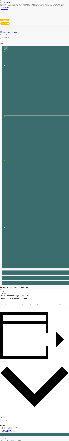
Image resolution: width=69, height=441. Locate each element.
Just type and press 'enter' (4, 37)
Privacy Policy (4, 437)
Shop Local (5, 48)
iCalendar (3, 412)
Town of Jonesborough (10, 440)
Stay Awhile (6, 49)
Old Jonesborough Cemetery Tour (8, 302)
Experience (5, 46)
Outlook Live (4, 414)
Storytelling (4, 268)
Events (3, 269)
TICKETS (1, 31)
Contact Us (4, 438)
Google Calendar (5, 411)
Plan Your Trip (4, 436)
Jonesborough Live (4, 20)
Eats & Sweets (6, 47)
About (3, 280)
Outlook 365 (4, 413)
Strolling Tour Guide (5, 23)
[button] (2, 43)
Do (4, 50)
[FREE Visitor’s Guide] (4, 9)
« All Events (2, 291)
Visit (3, 45)
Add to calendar (3, 361)
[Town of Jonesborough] (9, 32)
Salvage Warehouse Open (7, 301)
